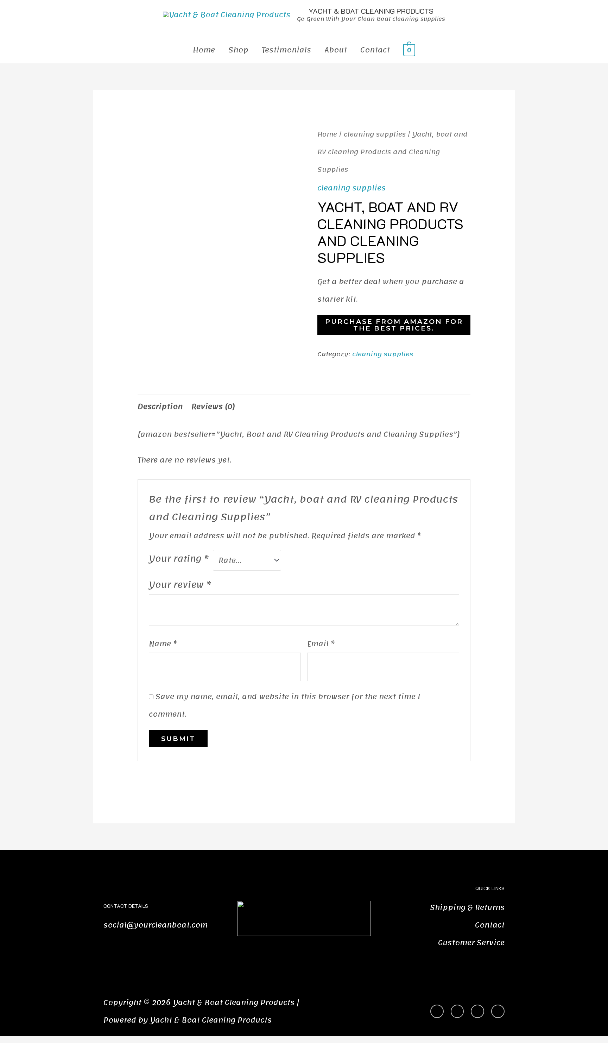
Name (163, 644)
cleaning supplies (375, 134)
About (335, 50)
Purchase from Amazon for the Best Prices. (394, 325)
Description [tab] (160, 406)
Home (204, 50)
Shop (238, 50)
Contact (375, 50)
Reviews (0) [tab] (213, 406)
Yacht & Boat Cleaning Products (371, 10)
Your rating (179, 559)
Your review (180, 585)
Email (321, 644)
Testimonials (286, 50)
